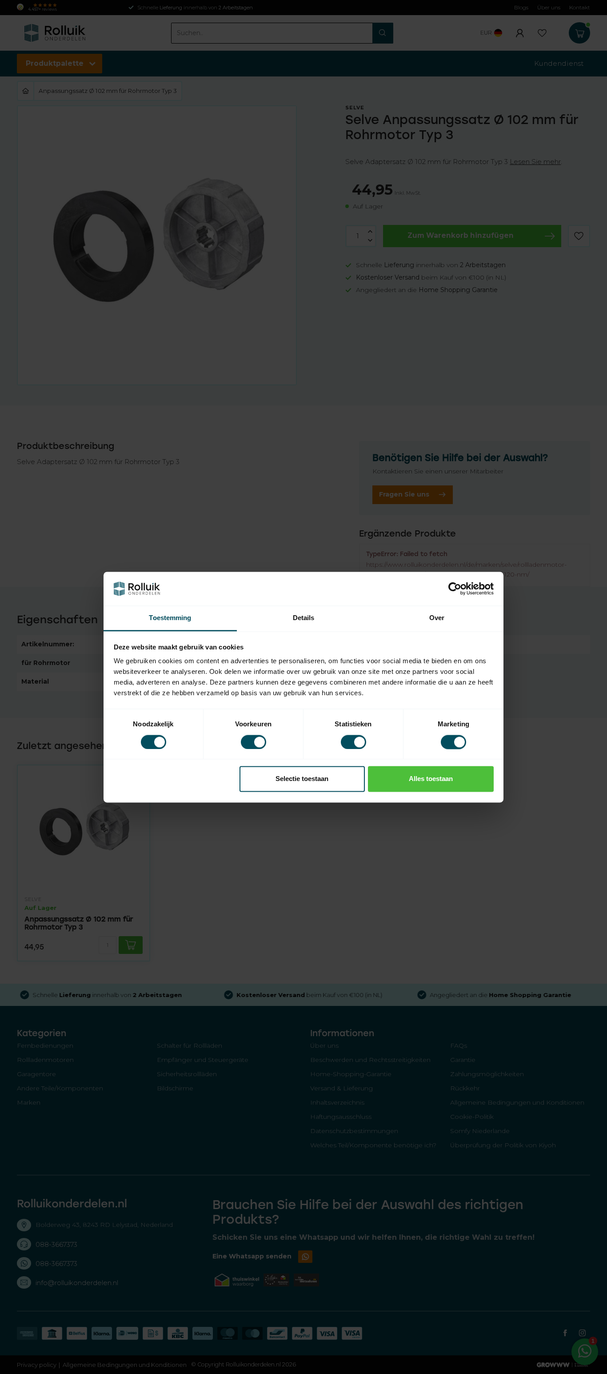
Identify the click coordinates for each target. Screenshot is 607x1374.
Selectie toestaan (302, 779)
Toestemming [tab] (170, 618)
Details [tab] (304, 618)
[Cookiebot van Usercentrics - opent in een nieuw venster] (455, 588)
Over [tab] (436, 618)
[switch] (253, 742)
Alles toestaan (431, 779)
